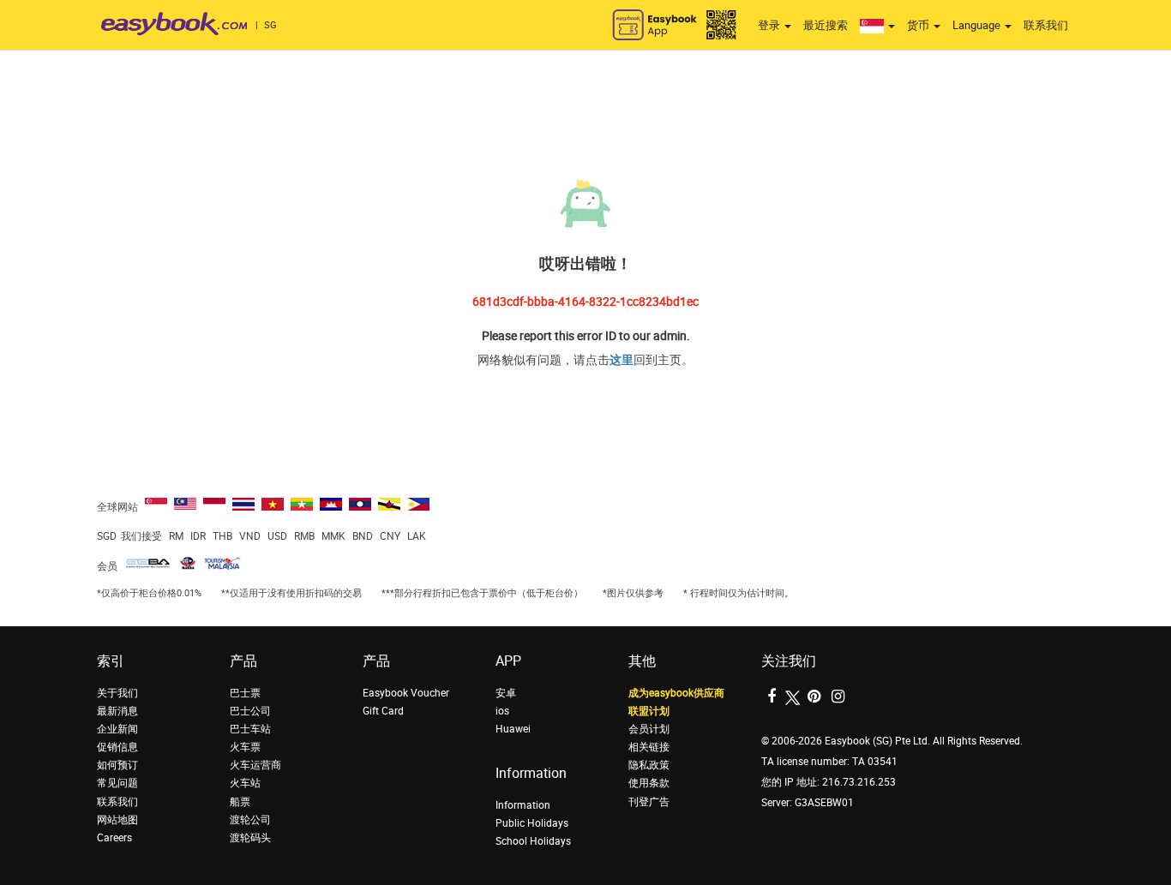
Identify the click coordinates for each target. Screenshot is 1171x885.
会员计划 (649, 729)
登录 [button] (770, 25)
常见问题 (117, 783)
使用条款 (649, 783)
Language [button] (977, 25)
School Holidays (533, 841)
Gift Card (383, 711)
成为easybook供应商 (676, 693)
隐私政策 (649, 765)
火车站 (245, 783)
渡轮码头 (250, 838)
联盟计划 (649, 711)
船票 (240, 802)
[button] (877, 26)
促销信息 (117, 747)
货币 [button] (919, 25)
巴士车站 (250, 729)
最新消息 (117, 711)
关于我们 (117, 693)
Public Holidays (531, 823)
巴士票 (245, 693)
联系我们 (1046, 25)
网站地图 (117, 820)
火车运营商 (255, 765)
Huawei (513, 729)
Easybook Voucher (406, 693)
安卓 (505, 693)
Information (522, 805)
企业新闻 (117, 729)
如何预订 (117, 765)
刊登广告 (649, 802)
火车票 (245, 747)
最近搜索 (825, 25)
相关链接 (649, 747)
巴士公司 (250, 711)
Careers (114, 838)
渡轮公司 (250, 820)
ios (502, 711)
